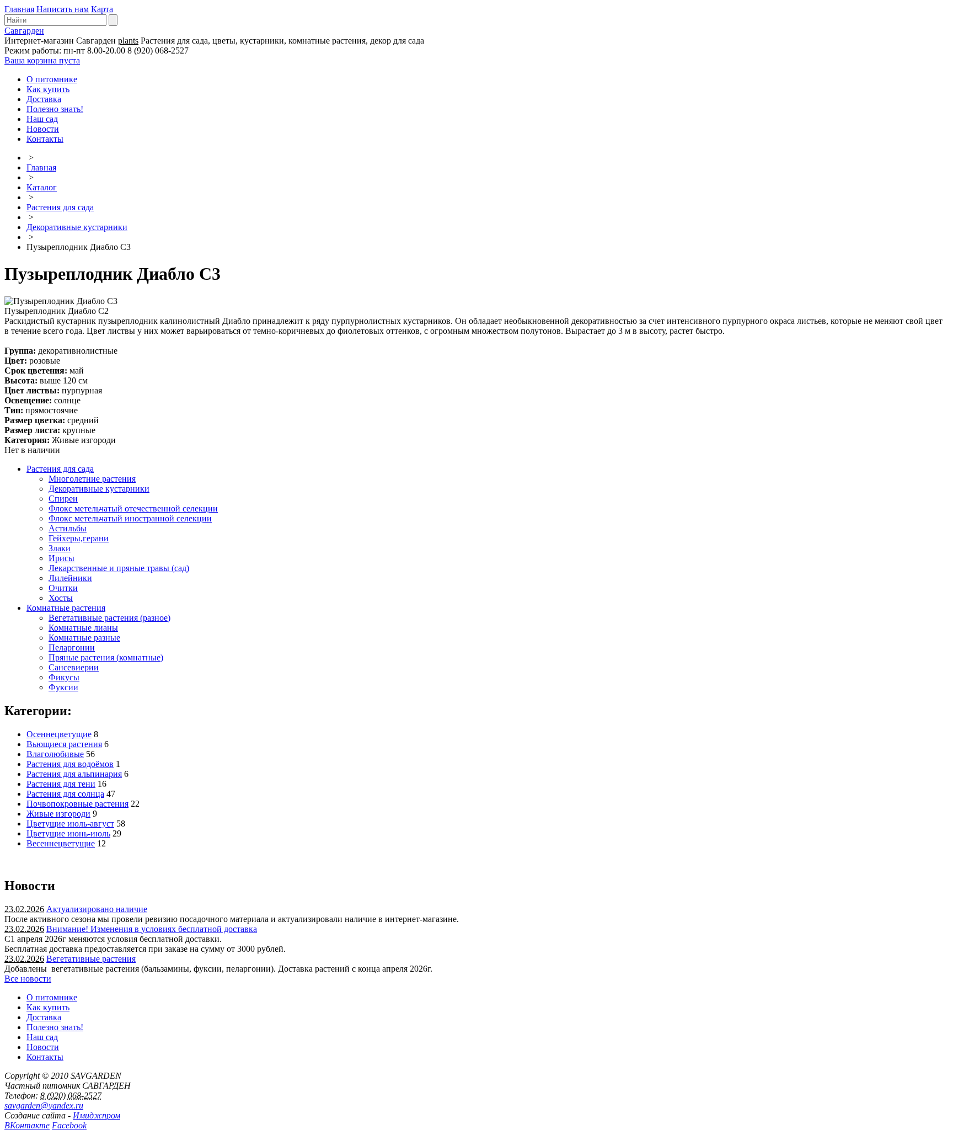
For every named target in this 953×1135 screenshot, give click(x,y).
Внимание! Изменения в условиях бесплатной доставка (151, 929)
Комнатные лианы (83, 627)
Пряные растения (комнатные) (106, 657)
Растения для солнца (65, 793)
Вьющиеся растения (64, 744)
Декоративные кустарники (76, 227)
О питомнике (51, 79)
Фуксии (63, 687)
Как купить (47, 89)
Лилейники (70, 578)
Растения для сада (60, 207)
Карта (102, 9)
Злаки (60, 548)
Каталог (41, 187)
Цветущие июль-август (70, 823)
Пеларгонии (72, 647)
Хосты (61, 598)
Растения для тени (60, 783)
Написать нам (62, 9)
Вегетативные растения (91, 958)
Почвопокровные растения (77, 803)
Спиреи (63, 498)
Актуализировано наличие (96, 909)
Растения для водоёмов (70, 764)
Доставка (43, 99)
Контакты (44, 138)
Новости (42, 129)
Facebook (69, 1125)
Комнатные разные (84, 637)
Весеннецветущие (60, 843)
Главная (19, 9)
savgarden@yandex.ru (43, 1105)
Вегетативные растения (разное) (109, 617)
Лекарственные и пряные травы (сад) (119, 568)
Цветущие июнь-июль (68, 833)
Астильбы (68, 528)
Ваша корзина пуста (42, 60)
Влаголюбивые (55, 754)
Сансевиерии (74, 667)
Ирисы (61, 558)
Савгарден (24, 30)
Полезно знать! (54, 109)
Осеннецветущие (59, 734)
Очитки (63, 588)
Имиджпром (96, 1115)
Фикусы (64, 677)
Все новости (27, 978)
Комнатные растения (65, 607)
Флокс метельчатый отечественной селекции (133, 508)
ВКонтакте (27, 1125)
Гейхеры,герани (79, 538)
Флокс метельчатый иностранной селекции (130, 518)
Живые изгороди (58, 813)
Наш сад (42, 119)
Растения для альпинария (74, 774)
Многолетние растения (92, 478)
